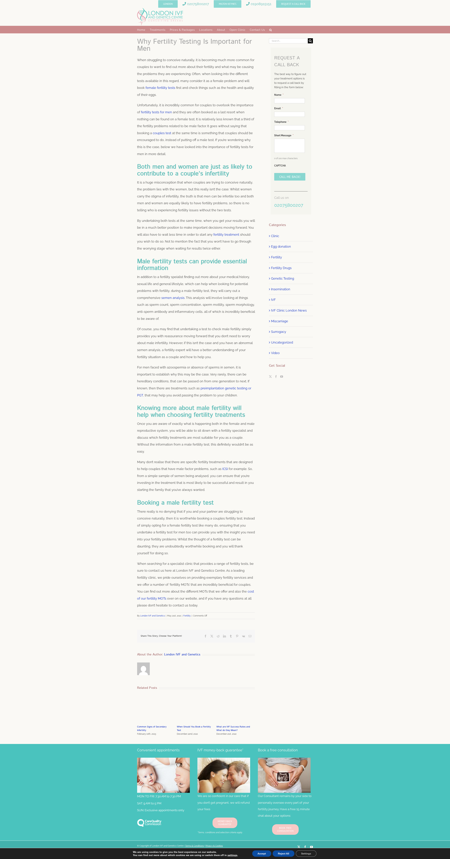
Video (275, 353)
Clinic (275, 236)
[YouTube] (281, 376)
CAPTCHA (280, 165)
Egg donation (281, 246)
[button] (270, 29)
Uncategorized (282, 342)
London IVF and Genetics (152, 616)
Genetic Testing (282, 278)
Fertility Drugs (281, 268)
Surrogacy (278, 332)
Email (278, 108)
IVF (273, 300)
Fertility (187, 616)
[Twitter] (270, 376)
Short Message (284, 135)
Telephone (281, 121)
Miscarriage (279, 321)
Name (279, 94)
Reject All (283, 853)
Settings (306, 853)
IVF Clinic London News (289, 310)
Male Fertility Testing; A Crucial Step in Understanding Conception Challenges (235, 733)
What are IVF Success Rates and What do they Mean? (193, 728)
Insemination (280, 289)
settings (232, 855)
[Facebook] (276, 376)
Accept (262, 853)
